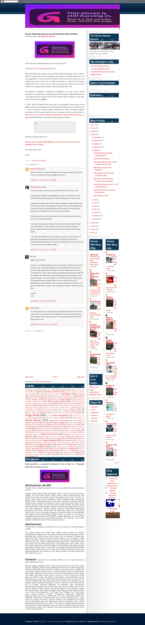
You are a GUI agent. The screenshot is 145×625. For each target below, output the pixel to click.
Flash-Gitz (71, 413)
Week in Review (39, 454)
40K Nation (47, 390)
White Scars (63, 454)
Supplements (47, 442)
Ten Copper (41, 68)
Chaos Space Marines (59, 401)
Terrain (30, 444)
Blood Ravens (78, 400)
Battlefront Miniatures (56, 398)
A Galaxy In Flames (110, 386)
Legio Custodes (44, 426)
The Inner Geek (71, 447)
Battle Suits (110, 276)
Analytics (45, 394)
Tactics (55, 442)
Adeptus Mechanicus (54, 392)
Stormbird (38, 442)
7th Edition (67, 390)
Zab (31, 256)
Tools (80, 448)
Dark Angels (38, 405)
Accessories (29, 392)
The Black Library (43, 446)
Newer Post (29, 377)
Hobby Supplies (77, 418)
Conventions (43, 403)
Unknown (94, 415)
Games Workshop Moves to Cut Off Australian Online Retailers (51, 34)
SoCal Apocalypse (60, 438)
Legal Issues (32, 426)
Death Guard (78, 405)
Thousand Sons (37, 448)
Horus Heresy (33, 420)
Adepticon (39, 392)
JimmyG (32, 308)
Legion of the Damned (61, 426)
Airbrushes (76, 392)
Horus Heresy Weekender (58, 420)
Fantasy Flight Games (71, 411)
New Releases (46, 430)
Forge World (32, 415)
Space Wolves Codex (101, 195)
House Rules (77, 420)
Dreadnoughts (29, 409)
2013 (93, 223)
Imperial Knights (59, 423)
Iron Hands (38, 424)
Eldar (79, 409)
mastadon (41, 428)
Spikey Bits (94, 255)
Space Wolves (67, 440)
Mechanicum (59, 428)
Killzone (71, 424)
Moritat (27, 430)
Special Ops (78, 440)
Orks (79, 430)
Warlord (78, 452)
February (96, 215)
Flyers (79, 413)
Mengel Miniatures (110, 341)
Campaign (28, 401)
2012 (93, 226)
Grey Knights (41, 418)
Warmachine (28, 454)
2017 (93, 125)
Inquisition (79, 423)
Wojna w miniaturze (110, 297)
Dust (66, 409)
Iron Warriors (49, 424)
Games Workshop (39, 160)
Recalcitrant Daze (110, 363)
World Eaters (31, 456)
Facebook (59, 411)
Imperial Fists (30, 423)
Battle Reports (79, 396)
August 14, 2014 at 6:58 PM (43, 180)
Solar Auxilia (72, 438)
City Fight (73, 401)
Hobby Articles (64, 418)
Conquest (35, 403)
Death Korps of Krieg (46, 407)
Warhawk (57, 452)
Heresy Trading (52, 418)
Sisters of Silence (45, 438)
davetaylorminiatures (95, 355)
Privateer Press (64, 432)
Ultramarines (40, 450)
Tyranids (28, 450)
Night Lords (58, 430)
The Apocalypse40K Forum (100, 69)
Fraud (48, 415)
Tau (83, 442)
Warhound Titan (68, 452)
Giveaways (30, 418)
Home (55, 377)
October (96, 144)
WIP (71, 454)
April (95, 209)
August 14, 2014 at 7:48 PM (43, 249)
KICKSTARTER (61, 424)
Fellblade (42, 413)
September (97, 147)
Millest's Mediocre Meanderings (111, 319)
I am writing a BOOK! (99, 361)
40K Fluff (38, 390)
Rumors (28, 436)
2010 (93, 232)
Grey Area (94, 407)
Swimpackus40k (35, 169)
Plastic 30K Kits (37, 432)
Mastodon (49, 428)
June (95, 203)
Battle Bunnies (96, 74)
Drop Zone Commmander (54, 409)
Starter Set (28, 442)
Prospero (75, 432)
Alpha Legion (35, 394)
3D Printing (28, 390)
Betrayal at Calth (70, 398)
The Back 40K (111, 424)
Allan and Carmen (36, 187)
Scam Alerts (53, 436)
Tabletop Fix (110, 255)
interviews (28, 424)
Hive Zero (109, 402)
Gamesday (76, 415)
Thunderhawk (50, 448)
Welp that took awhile (115, 453)
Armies (55, 396)
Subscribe (114, 29)
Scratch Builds (65, 436)
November (97, 140)
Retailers (66, 434)
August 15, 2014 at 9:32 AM (43, 301)
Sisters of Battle (30, 438)
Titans (60, 448)
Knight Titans (80, 424)
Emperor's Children (30, 411)
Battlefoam (44, 398)
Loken (93, 410)
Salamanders (42, 436)
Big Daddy (81, 398)
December (97, 137)
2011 (93, 229)
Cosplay (64, 403)
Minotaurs (68, 428)
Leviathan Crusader (76, 426)
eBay (72, 409)
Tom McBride (70, 448)
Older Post (80, 377)
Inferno (70, 423)
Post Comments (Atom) (43, 381)
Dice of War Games (62, 407)
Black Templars (32, 400)
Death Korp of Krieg (31, 407)
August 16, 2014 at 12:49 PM (44, 324)
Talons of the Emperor (72, 442)
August (95, 150)
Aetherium (68, 392)
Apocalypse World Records (41, 396)
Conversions (54, 403)
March (95, 212)
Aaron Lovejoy (78, 390)
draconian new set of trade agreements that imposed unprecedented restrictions (53, 115)
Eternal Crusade (43, 411)
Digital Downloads (77, 407)
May (94, 206)
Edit (28, 29)
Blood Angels (65, 400)
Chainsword (36, 401)
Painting (27, 432)
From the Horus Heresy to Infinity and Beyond (95, 327)
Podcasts (47, 432)
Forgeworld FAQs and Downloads (103, 72)
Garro (82, 415)
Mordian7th (95, 412)
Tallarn (62, 442)
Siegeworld (78, 436)
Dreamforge (40, 409)
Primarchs (55, 432)
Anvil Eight (54, 394)
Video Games (54, 450)
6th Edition (56, 390)
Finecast (52, 413)
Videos (66, 450)
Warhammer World (45, 452)
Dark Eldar (49, 405)
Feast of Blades (32, 413)
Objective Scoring (70, 430)
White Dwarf (51, 454)
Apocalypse (66, 394)
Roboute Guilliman (77, 434)
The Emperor (60, 447)
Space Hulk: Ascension (101, 159)
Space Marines (50, 440)
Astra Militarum (67, 396)
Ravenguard (35, 434)
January (96, 219)
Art (60, 396)
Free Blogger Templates (107, 621)
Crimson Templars (76, 403)
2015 (93, 131)
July (94, 199)
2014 (93, 134)
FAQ (82, 411)
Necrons (35, 430)
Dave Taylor (59, 405)
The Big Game (42, 444)
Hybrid (85, 621)
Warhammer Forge (30, 452)
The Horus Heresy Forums (100, 66)
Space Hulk (37, 440)
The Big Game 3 (72, 444)
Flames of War (61, 413)
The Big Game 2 (57, 444)
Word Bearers (79, 454)
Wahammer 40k (76, 450)
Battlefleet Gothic (33, 398)
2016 (93, 128)
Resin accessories (49, 434)
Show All (116, 463)
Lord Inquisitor (30, 428)
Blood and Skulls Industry (49, 400)
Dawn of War (69, 405)
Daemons (28, 405)
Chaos (45, 401)
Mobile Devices (78, 428)
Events (52, 411)
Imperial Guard (44, 423)
